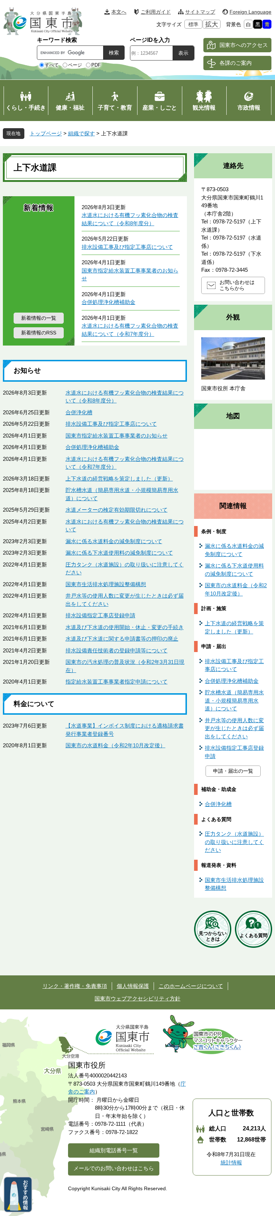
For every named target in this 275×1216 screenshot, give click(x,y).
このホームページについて (191, 986)
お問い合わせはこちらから (237, 285)
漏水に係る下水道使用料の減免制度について (119, 553)
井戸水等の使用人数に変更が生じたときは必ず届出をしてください (234, 728)
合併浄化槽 (79, 412)
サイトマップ (200, 12)
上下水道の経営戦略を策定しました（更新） (119, 479)
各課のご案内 (235, 63)
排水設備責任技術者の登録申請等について (117, 650)
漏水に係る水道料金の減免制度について (114, 541)
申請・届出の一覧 (233, 771)
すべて (52, 65)
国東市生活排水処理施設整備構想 (106, 584)
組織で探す (81, 133)
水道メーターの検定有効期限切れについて (117, 510)
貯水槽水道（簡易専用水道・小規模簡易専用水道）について (234, 700)
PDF (96, 65)
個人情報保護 (133, 986)
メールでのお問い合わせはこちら (113, 1168)
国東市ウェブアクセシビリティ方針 (137, 998)
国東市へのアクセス (243, 45)
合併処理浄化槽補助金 (108, 302)
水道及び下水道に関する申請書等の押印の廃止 (122, 639)
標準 (193, 24)
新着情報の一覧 (38, 318)
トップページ (46, 133)
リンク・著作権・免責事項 (75, 986)
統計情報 (231, 1162)
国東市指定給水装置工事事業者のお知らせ (117, 436)
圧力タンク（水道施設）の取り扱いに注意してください (234, 842)
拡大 (211, 24)
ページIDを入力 (150, 40)
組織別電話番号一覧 (114, 1150)
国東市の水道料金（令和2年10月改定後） (115, 745)
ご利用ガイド (156, 12)
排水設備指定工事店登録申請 (100, 615)
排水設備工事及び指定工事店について (127, 247)
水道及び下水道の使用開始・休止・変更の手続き (125, 627)
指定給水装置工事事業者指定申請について (117, 682)
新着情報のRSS (38, 333)
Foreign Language (250, 12)
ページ (75, 65)
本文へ (118, 12)
